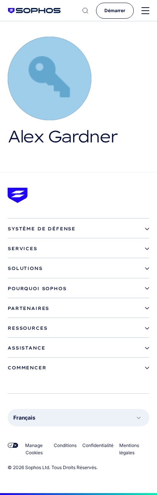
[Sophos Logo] (34, 10)
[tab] (78, 229)
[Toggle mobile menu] (145, 11)
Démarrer (114, 10)
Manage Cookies (34, 448)
